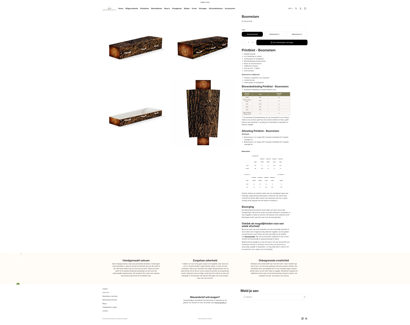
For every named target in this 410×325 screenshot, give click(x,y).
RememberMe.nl (220, 302)
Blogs (104, 303)
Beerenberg (111, 318)
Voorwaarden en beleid (205, 318)
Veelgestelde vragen (109, 307)
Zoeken (105, 289)
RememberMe (250, 236)
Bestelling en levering (109, 296)
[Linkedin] (302, 318)
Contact (105, 311)
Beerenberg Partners (109, 300)
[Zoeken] (296, 8)
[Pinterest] (306, 318)
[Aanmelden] (304, 297)
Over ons (105, 292)
